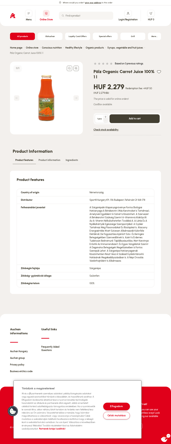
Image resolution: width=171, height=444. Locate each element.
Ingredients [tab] (72, 160)
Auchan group (17, 358)
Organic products (95, 47)
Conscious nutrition (52, 47)
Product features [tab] (24, 160)
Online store (32, 47)
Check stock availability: (106, 129)
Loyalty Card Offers (78, 36)
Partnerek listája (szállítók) (52, 428)
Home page (16, 47)
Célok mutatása (117, 415)
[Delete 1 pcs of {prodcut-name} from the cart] (106, 120)
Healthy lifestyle (73, 47)
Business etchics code (21, 371)
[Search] (63, 15)
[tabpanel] (85, 232)
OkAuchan (50, 36)
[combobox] (86, 16)
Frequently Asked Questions (50, 348)
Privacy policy (17, 364)
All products (22, 36)
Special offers (105, 36)
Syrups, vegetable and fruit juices (125, 47)
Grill (133, 36)
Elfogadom (116, 406)
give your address (93, 3)
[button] (13, 411)
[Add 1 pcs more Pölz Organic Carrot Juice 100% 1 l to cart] (106, 117)
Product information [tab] (49, 160)
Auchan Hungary (19, 351)
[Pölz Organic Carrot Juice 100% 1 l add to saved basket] (159, 72)
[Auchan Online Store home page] (12, 15)
